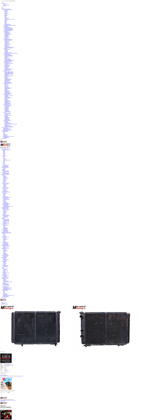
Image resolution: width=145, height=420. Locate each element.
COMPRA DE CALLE (8, 69)
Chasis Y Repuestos (5, 225)
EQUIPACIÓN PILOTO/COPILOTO (6, 197)
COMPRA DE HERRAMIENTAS (9, 126)
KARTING (3, 218)
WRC (4, 132)
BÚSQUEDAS (7, 26)
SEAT (5, 16)
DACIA (6, 22)
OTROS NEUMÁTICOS (5, 191)
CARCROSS (6, 94)
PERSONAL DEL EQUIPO (6, 27)
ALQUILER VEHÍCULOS (5, 166)
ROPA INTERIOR (7, 57)
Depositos (4, 179)
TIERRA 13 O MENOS (8, 44)
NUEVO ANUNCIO (2, 298)
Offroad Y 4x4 (5, 190)
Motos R (4, 270)
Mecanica (4, 224)
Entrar (4, 4)
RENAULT (6, 11)
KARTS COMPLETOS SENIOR (9, 73)
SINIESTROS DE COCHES (6, 129)
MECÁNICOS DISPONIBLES (9, 29)
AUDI (5, 23)
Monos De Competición (6, 198)
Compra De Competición (6, 215)
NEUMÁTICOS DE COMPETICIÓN (8, 39)
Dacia (4, 163)
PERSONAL (3, 169)
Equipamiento (5, 274)
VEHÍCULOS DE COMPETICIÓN (7, 9)
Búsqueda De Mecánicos (6, 173)
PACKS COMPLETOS (8, 54)
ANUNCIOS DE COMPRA (5, 165)
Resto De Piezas (5, 229)
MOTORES (6, 31)
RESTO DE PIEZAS (7, 80)
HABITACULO (4, 192)
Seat (3, 157)
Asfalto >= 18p (5, 187)
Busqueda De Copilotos (6, 171)
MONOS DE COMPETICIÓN (8, 55)
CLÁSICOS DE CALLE (8, 62)
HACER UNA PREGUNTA (3, 375)
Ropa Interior (4, 200)
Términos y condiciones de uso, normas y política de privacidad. (8, 400)
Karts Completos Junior (6, 220)
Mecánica (4, 237)
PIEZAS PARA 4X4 (4, 261)
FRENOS (6, 89)
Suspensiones (5, 180)
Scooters (4, 271)
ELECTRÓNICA (7, 87)
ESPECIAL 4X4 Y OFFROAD (7, 104)
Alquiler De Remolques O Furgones (7, 281)
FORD (5, 14)
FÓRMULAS (6, 84)
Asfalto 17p (4, 186)
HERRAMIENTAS (7, 125)
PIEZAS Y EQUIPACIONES (5, 248)
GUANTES (6, 56)
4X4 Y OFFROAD (4, 257)
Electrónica (4, 238)
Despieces (4, 273)
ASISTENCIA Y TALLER (5, 277)
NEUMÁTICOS (7, 68)
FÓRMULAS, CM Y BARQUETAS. (7, 83)
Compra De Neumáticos (6, 205)
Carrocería (4, 211)
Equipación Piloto (5, 254)
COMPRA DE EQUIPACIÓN (8, 61)
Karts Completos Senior (6, 221)
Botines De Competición (6, 199)
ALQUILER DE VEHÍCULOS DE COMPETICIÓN (9, 25)
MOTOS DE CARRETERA (8, 115)
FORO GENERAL (5, 131)
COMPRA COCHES (5, 128)
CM (5, 85)
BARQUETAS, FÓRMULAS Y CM (6, 232)
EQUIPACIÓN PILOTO (8, 101)
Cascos (4, 201)
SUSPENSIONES (7, 36)
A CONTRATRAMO (6, 137)
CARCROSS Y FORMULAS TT (6, 245)
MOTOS (4, 112)
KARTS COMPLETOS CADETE (9, 72)
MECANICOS (3, 172)
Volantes (4, 194)
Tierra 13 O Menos (5, 188)
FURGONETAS (7, 122)
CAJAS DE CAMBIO (7, 33)
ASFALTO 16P (7, 42)
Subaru (4, 156)
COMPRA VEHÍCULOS (8, 92)
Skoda (4, 155)
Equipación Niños (5, 228)
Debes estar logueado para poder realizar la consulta (6, 377)
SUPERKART (6, 74)
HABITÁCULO (5, 48)
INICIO (3, 8)
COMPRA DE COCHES (8, 24)
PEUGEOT (6, 10)
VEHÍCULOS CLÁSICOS (5, 207)
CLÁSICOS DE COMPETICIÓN (9, 63)
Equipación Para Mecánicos (6, 203)
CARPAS (6, 124)
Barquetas (4, 233)
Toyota (4, 160)
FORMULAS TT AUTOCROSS (9, 95)
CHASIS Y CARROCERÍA (8, 97)
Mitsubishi (4, 153)
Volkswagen (4, 158)
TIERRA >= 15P (7, 45)
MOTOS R (6, 114)
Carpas (4, 282)
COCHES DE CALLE (4, 127)
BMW (5, 12)
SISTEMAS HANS (7, 58)
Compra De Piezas (5, 231)
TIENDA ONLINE (4, 138)
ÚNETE (8, 392)
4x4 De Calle (4, 260)
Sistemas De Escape (5, 178)
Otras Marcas (4, 164)
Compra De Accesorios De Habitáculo (7, 206)
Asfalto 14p (4, 184)
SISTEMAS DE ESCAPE (8, 34)
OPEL (5, 17)
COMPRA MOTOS (7, 119)
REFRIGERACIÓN (7, 32)
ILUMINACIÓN (7, 37)
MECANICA (6, 75)
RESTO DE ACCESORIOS (8, 52)
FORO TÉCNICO (5, 135)
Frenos (4, 240)
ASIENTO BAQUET (7, 49)
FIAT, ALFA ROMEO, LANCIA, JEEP (10, 19)
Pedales (4, 195)
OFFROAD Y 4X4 (7, 46)
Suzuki (4, 161)
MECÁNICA (6, 86)
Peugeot (4, 150)
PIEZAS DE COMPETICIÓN (5, 174)
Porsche (4, 154)
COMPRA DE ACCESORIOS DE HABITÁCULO (11, 53)
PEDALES (6, 51)
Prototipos (4, 235)
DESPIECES (6, 116)
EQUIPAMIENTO (7, 117)
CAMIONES (6, 121)
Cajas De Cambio (5, 177)
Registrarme (4, 5)
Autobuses (4, 279)
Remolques (4, 223)
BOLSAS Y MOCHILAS (8, 59)
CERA (4, 133)
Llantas (4, 182)
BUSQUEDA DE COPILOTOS (9, 28)
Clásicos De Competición (6, 209)
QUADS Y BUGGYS (7, 106)
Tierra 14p (4, 189)
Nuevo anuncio (5, 3)
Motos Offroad (5, 269)
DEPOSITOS (6, 35)
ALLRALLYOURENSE (7, 364)
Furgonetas (4, 280)
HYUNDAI (6, 18)
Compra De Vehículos (6, 284)
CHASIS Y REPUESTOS (8, 76)
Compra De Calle (5, 216)
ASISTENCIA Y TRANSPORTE (7, 120)
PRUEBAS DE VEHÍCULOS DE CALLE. (8, 136)
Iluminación (4, 181)
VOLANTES (6, 50)
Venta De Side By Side (6, 259)
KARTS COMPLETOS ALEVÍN (9, 71)
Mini (3, 162)
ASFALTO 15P (7, 41)
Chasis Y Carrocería (5, 250)
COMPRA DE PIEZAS (8, 70)
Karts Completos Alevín (6, 219)
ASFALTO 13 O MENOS (8, 40)
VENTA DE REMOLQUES (8, 123)
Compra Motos (5, 276)
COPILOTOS (3, 170)
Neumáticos (4, 214)
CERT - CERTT (5, 134)
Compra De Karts (5, 230)
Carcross (4, 246)
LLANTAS (6, 38)
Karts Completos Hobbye (6, 222)
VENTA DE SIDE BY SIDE (8, 105)
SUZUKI (6, 20)
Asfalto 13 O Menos (5, 183)
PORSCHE (6, 15)
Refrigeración (5, 176)
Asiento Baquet (5, 193)
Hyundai (4, 159)
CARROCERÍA (7, 65)
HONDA (6, 21)
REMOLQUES (7, 81)
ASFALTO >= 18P (7, 43)
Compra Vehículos (5, 243)
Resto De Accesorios (5, 196)
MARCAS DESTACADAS (5, 149)
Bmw (4, 152)
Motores (4, 175)
